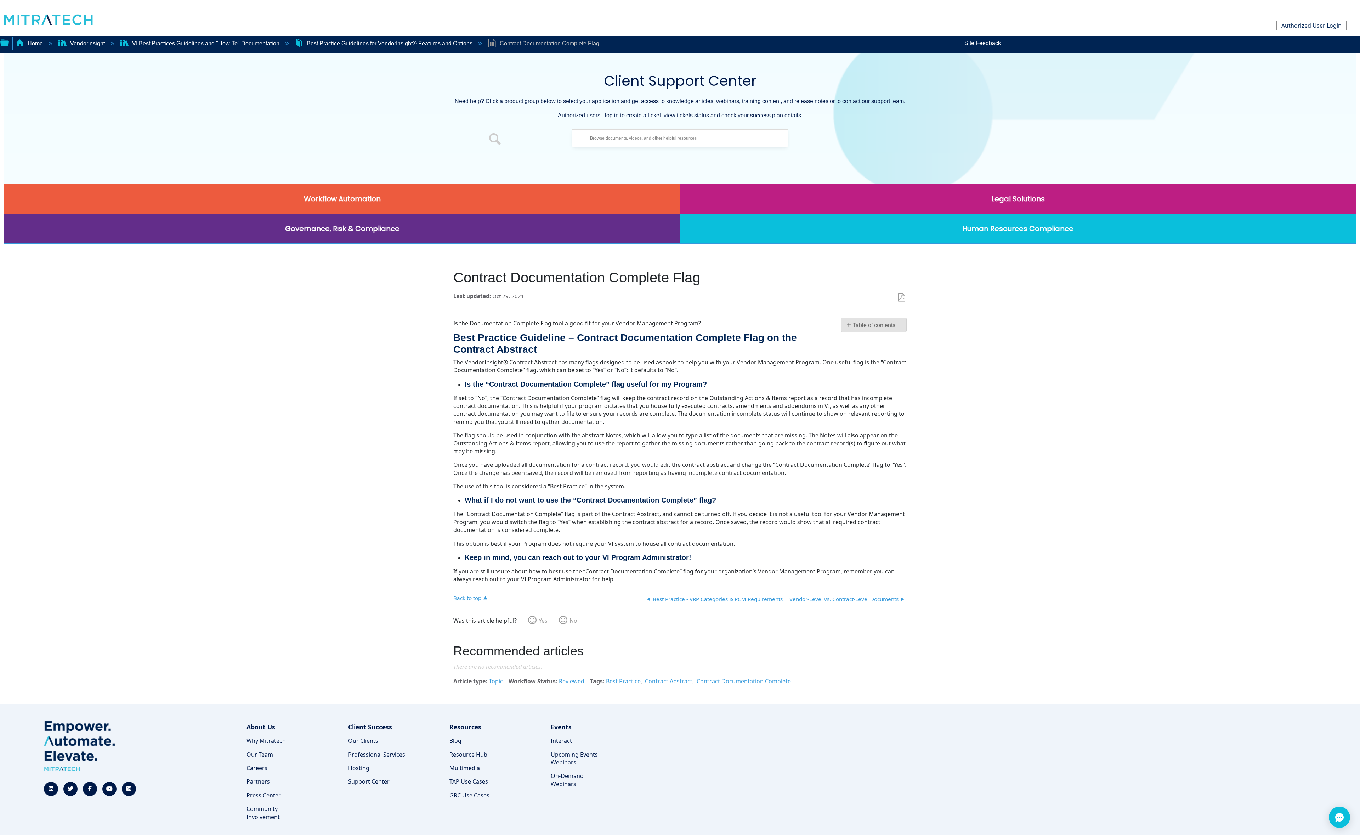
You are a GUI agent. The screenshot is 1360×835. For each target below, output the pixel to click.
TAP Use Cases (468, 781)
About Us (260, 727)
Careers (256, 768)
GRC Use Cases (469, 795)
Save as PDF (901, 297)
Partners (258, 781)
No (573, 620)
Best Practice (623, 681)
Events (561, 727)
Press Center (263, 795)
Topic (496, 681)
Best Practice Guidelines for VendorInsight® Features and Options (389, 43)
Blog (455, 741)
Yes (543, 620)
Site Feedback (982, 43)
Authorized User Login (1311, 25)
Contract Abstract (668, 681)
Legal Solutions (1018, 199)
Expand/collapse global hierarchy (4, 42)
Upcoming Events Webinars (574, 758)
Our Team (259, 754)
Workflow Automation (342, 199)
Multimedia (464, 768)
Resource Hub (468, 754)
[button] (495, 140)
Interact (561, 741)
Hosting (358, 768)
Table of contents (874, 325)
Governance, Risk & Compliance (342, 229)
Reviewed (571, 681)
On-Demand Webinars (567, 780)
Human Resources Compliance (1017, 229)
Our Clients (363, 741)
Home (35, 43)
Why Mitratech (266, 741)
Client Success (370, 727)
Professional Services (376, 754)
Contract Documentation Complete (744, 681)
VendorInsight (87, 43)
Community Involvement (263, 812)
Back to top (467, 597)
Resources (465, 727)
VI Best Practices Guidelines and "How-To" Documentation (206, 43)
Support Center (369, 781)
